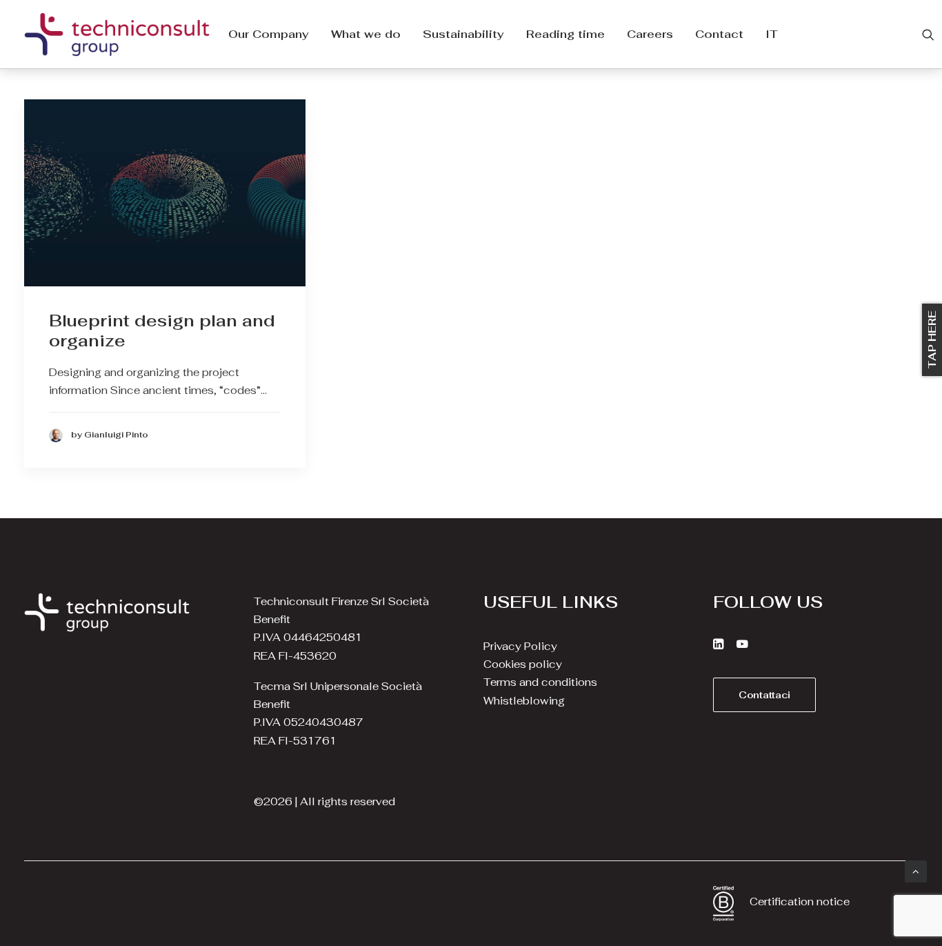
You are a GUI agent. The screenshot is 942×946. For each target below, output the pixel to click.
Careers (650, 34)
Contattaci (764, 695)
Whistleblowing (524, 700)
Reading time (565, 34)
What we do (366, 34)
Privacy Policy (520, 646)
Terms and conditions (540, 682)
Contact (719, 34)
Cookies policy (522, 664)
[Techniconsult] (117, 34)
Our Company (268, 34)
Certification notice (800, 901)
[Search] (928, 34)
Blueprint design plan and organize (162, 330)
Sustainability (463, 34)
